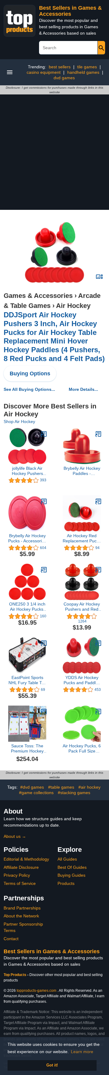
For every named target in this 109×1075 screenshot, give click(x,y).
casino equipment (44, 72)
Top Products (15, 975)
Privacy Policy (17, 875)
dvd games (64, 77)
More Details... (83, 389)
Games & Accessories (38, 295)
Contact (11, 938)
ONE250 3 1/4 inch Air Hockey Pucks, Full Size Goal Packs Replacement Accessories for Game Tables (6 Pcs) (27, 607)
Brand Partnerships (22, 908)
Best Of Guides (72, 867)
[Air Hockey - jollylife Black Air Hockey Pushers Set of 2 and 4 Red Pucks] (44, 434)
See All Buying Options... (29, 389)
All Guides (67, 859)
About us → (15, 836)
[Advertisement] (54, 152)
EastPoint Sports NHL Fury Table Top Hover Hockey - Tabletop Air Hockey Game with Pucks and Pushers (27, 680)
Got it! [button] (52, 1065)
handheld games (83, 72)
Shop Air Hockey (19, 421)
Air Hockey (73, 305)
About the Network (21, 915)
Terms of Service (20, 883)
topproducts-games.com (36, 990)
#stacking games (74, 792)
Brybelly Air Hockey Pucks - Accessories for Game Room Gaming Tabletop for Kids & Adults (27, 538)
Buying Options (30, 373)
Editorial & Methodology (26, 859)
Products (66, 883)
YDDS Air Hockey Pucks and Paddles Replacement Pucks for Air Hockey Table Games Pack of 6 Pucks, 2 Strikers (82, 680)
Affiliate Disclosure (21, 867)
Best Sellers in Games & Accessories (70, 11)
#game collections (36, 792)
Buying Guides (71, 875)
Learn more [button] (82, 1051)
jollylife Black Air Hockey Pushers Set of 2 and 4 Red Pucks (27, 471)
